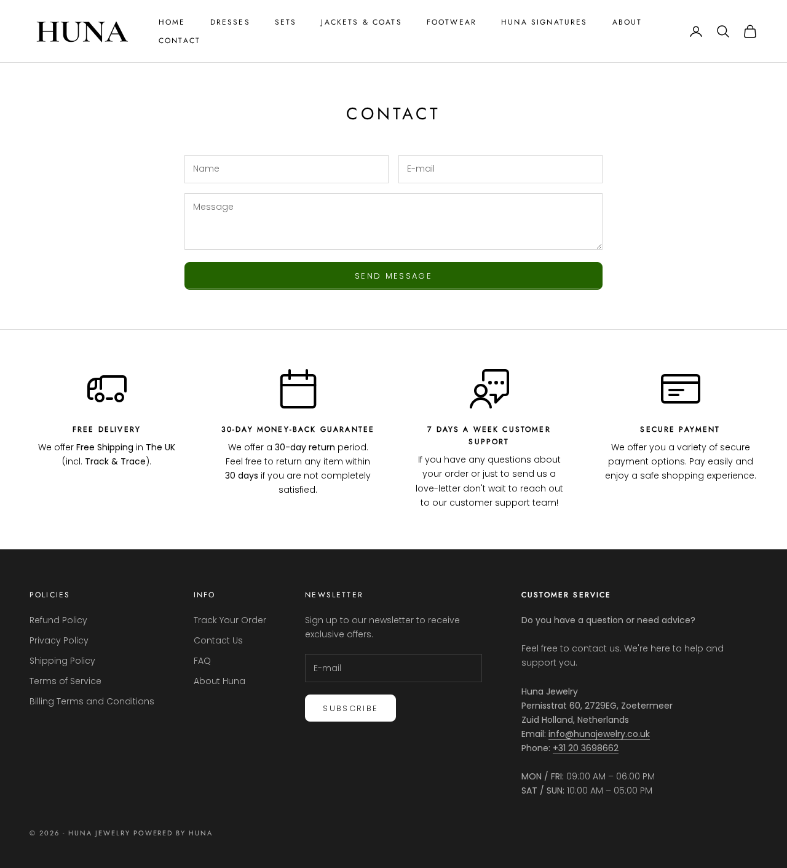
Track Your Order (230, 620)
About (627, 22)
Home (172, 22)
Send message (393, 276)
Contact (179, 40)
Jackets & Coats (361, 22)
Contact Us (218, 640)
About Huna (219, 681)
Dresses (230, 22)
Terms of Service (65, 681)
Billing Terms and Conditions (92, 701)
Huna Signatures (544, 22)
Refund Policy (58, 620)
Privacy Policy (59, 640)
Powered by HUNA (173, 833)
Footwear (452, 22)
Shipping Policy (62, 661)
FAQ (202, 661)
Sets (286, 22)
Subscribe (350, 708)
